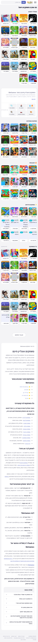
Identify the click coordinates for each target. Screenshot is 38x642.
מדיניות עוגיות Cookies (19, 638)
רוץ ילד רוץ (25, 392)
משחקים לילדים (26, 417)
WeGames (31, 565)
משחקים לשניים (24, 463)
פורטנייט (26, 390)
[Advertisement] (19, 287)
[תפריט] (35, 2)
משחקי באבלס (26, 435)
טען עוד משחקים (19, 335)
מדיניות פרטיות (6, 636)
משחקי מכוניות (26, 429)
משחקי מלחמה (26, 440)
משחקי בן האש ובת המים (24, 465)
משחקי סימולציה (26, 438)
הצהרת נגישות (21, 636)
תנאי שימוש (14, 636)
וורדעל (26, 398)
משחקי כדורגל (26, 432)
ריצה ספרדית (25, 395)
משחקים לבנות (26, 420)
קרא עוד (33, 99)
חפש (24, 2)
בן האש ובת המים (24, 387)
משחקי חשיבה (26, 423)
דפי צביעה (27, 443)
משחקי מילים (27, 426)
